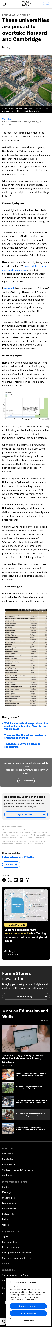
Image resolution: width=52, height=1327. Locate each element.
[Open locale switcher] (3, 1321)
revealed (9, 288)
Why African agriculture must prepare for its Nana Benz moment (31, 1088)
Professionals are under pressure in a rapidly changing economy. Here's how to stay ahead (31, 1102)
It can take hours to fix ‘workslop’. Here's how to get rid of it (31, 1115)
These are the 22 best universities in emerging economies (25, 736)
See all (45, 1020)
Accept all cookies (28, 1313)
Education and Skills (16, 15)
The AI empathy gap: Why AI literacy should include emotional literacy (23, 1057)
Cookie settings (28, 1320)
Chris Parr (7, 119)
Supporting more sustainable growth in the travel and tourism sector (30, 1129)
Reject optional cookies (28, 1306)
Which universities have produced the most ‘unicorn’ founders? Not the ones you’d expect (26, 726)
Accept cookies (26, 781)
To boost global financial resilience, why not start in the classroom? (31, 1074)
